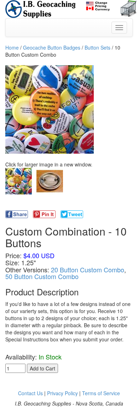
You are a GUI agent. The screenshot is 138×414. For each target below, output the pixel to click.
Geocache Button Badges (51, 47)
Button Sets (97, 47)
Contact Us (30, 393)
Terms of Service (101, 393)
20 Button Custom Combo (87, 269)
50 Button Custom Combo (42, 276)
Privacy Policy (62, 393)
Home (12, 47)
